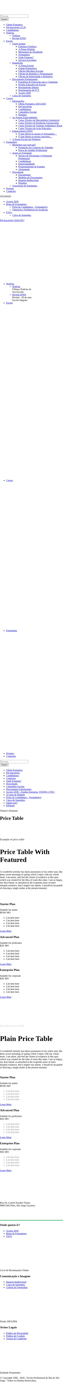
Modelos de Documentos (30, 177)
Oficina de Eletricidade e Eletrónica (35, 76)
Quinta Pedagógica (27, 68)
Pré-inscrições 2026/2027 (12, 220)
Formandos (11, 142)
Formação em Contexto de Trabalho (35, 147)
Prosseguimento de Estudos (31, 166)
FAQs (9, 212)
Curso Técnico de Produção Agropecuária (38, 123)
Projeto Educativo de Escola (32, 84)
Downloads (17, 172)
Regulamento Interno (28, 87)
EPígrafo (10, 805)
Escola (9, 41)
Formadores (24, 54)
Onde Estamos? (25, 57)
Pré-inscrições (25, 106)
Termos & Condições (16, 1338)
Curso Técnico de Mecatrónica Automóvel (38, 120)
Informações (18, 101)
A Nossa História (26, 49)
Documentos (24, 175)
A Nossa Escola (26, 65)
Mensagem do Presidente (30, 52)
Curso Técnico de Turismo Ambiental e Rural (40, 125)
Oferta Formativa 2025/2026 (32, 104)
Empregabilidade (26, 164)
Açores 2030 (24, 93)
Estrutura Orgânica (27, 46)
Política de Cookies (15, 1336)
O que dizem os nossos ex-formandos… (37, 134)
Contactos (11, 191)
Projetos (10, 188)
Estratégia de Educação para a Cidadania (38, 82)
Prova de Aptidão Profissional (32, 150)
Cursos (9, 98)
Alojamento (24, 169)
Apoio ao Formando (22, 153)
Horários (22, 114)
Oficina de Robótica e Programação (35, 74)
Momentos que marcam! (24, 145)
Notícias (10, 33)
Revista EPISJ (19, 38)
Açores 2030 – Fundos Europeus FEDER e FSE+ (30, 792)
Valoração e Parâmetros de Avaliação (30, 209)
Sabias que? (12, 803)
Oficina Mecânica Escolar (30, 71)
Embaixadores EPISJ (22, 131)
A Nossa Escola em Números (26, 139)
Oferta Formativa (14, 24)
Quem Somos (18, 43)
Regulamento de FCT (28, 90)
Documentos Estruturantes (25, 79)
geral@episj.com (8, 1216)
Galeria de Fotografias (17, 1287)
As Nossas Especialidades (24, 117)
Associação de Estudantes (24, 185)
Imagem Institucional (28, 180)
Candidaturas (12, 30)
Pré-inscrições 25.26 (16, 27)
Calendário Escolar (27, 112)
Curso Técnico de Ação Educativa (34, 128)
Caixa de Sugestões (21, 95)
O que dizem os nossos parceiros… (35, 136)
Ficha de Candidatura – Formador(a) (29, 207)
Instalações (17, 63)
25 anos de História (15, 794)
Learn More (5, 931)
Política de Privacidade (17, 1333)
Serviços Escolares (27, 60)
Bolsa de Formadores (16, 204)
